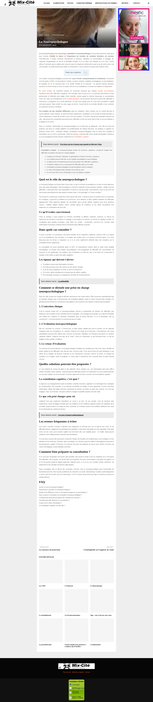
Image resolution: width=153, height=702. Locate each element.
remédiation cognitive (81, 137)
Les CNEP (42, 586)
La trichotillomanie (45, 615)
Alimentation (58, 3)
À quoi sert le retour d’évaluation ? (50, 503)
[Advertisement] (76, 526)
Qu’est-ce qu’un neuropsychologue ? (51, 487)
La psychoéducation (45, 644)
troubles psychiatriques (106, 91)
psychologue (62, 53)
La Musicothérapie (96, 586)
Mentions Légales (78, 672)
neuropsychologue (48, 53)
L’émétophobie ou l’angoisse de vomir (99, 550)
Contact (136, 3)
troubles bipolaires (73, 99)
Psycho (70, 3)
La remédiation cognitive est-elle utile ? (52, 505)
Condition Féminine (84, 3)
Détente (125, 3)
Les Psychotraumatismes (72, 615)
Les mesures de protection (49, 550)
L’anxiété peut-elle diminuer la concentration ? (54, 500)
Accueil (47, 3)
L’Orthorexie (69, 586)
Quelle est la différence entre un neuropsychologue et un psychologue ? (63, 492)
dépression (87, 93)
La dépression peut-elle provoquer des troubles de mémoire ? (60, 497)
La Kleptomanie (95, 644)
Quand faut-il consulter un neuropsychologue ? (55, 489)
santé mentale (47, 91)
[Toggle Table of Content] (84, 73)
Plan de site (67, 672)
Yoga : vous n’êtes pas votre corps (100, 615)
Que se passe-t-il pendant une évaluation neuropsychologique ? (60, 495)
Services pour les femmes (106, 3)
